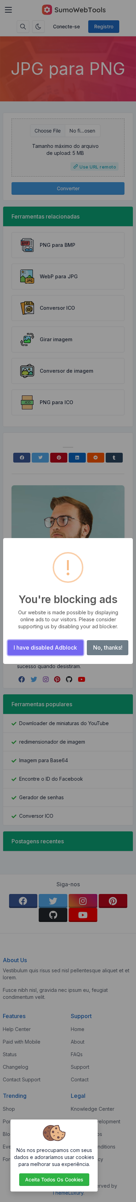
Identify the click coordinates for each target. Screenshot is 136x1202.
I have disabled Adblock (45, 647)
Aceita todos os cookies (54, 1179)
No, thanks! (107, 647)
